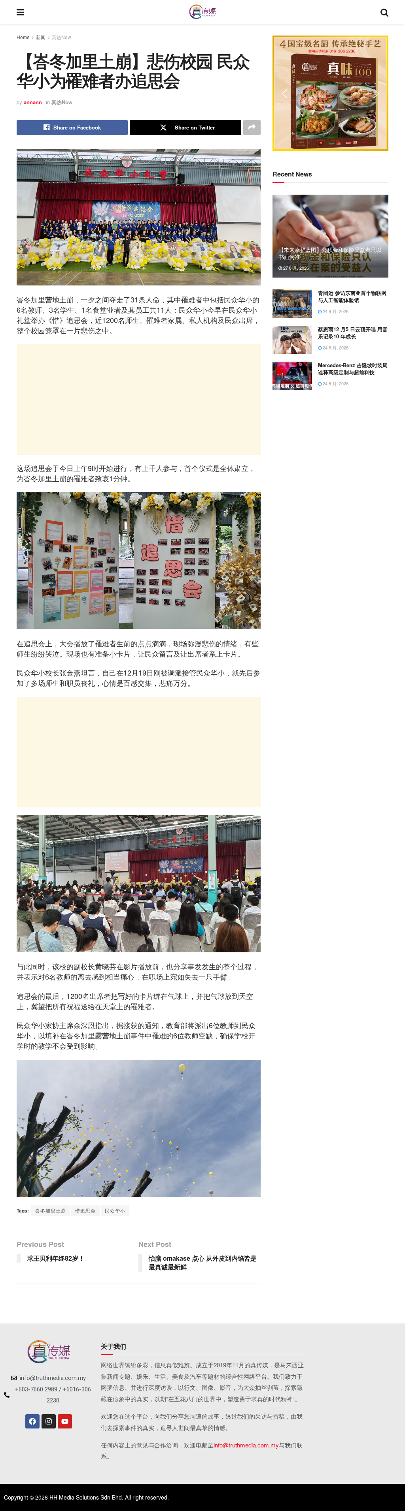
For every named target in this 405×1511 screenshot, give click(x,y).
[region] (330, 93)
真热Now (61, 37)
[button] (284, 93)
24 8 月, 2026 (335, 311)
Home (23, 37)
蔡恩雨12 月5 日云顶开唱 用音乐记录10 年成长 (353, 332)
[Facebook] (32, 1421)
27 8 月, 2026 (295, 268)
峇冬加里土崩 (50, 1210)
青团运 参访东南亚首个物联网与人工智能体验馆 (352, 296)
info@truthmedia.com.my (246, 1445)
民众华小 (115, 1210)
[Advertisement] (139, 399)
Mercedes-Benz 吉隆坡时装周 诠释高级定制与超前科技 (353, 368)
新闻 (40, 37)
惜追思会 (85, 1210)
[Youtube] (65, 1421)
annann (33, 102)
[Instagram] (49, 1421)
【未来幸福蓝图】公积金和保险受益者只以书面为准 (330, 253)
